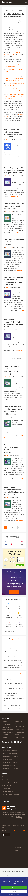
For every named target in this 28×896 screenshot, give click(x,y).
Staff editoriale (8, 140)
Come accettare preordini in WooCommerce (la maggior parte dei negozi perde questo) (13, 281)
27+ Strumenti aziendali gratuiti (10, 768)
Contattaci (4, 737)
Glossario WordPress (7, 779)
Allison (6, 287)
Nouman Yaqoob (9, 175)
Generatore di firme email (8, 765)
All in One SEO (6, 845)
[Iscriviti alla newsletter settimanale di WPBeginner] (21, 544)
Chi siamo (4, 721)
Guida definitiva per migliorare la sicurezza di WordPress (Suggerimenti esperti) (14, 90)
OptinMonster (5, 839)
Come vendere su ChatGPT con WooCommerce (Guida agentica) (14, 242)
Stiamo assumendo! (19, 831)
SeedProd (4, 857)
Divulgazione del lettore (17, 140)
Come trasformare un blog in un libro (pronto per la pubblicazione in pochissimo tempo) (13, 410)
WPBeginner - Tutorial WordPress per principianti (7, 2)
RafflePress (18, 853)
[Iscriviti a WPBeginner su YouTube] (16, 541)
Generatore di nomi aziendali (9, 750)
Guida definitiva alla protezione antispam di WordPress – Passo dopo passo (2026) (13, 133)
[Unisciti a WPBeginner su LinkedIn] (16, 544)
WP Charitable (18, 859)
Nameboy (4, 860)
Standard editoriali (6, 724)
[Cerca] (22, 2)
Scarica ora (14, 592)
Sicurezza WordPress (7, 791)
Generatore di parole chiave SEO (10, 756)
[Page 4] (19, 708)
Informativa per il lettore (18, 175)
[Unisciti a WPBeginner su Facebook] (6, 541)
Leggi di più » (14, 196)
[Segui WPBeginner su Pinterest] (11, 544)
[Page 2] (12, 708)
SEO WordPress (6, 788)
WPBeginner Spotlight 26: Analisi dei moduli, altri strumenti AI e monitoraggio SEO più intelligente (14, 649)
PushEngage (18, 856)
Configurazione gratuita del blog (10, 794)
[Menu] (25, 2)
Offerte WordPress (6, 785)
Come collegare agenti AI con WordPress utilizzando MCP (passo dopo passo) (14, 170)
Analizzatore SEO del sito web (10, 762)
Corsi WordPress (6, 777)
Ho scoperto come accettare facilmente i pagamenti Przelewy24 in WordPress (13, 323)
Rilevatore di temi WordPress (9, 753)
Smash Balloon (5, 854)
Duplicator (17, 839)
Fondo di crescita (19, 737)
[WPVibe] (14, 558)
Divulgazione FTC (19, 729)
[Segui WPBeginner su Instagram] (21, 541)
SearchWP (17, 850)
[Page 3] (16, 708)
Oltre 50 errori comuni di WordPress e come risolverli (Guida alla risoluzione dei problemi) (14, 96)
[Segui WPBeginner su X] (11, 541)
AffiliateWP (18, 862)
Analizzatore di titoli (7, 759)
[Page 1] (8, 708)
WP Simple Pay (19, 842)
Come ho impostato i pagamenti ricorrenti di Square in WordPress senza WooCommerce (14, 491)
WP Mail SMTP (5, 851)
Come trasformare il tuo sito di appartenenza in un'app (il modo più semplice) (13, 370)
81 (19, 527)
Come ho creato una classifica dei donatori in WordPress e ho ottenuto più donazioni (13, 448)
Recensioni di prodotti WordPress (10, 782)
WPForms (4, 842)
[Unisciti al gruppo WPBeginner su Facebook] (6, 544)
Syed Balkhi (19, 817)
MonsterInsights (6, 848)
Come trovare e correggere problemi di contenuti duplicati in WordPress (14, 206)
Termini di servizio (19, 726)
